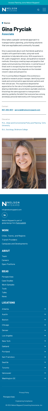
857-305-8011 (7, 110)
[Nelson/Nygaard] (9, 9)
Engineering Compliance (24, 401)
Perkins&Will (21, 223)
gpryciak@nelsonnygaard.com (27, 110)
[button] (24, 308)
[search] (38, 9)
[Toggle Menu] (44, 9)
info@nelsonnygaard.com (12, 209)
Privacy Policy (24, 392)
